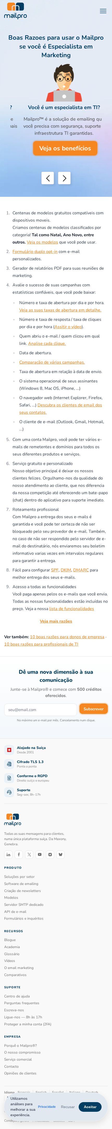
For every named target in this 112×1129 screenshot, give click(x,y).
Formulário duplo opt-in (35, 252)
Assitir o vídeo (68, 327)
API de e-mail (15, 911)
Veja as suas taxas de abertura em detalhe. (60, 310)
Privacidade (47, 1107)
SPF (55, 570)
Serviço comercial (18, 1059)
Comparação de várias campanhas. (52, 362)
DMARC (81, 570)
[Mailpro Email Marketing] (12, 820)
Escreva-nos (14, 1010)
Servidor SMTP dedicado (23, 904)
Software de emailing (21, 883)
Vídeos (9, 960)
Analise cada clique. (47, 343)
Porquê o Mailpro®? (20, 1045)
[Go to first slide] (64, 178)
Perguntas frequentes (21, 1003)
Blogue (10, 939)
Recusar (68, 1107)
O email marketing (19, 967)
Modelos (11, 897)
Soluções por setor (19, 876)
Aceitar (90, 1107)
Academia (12, 946)
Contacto (11, 1066)
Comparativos (15, 974)
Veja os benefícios (57, 148)
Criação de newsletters (22, 890)
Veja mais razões (56, 621)
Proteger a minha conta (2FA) (27, 1024)
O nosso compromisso (22, 1052)
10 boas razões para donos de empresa (67, 637)
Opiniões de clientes (20, 1073)
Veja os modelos (42, 242)
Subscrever (94, 709)
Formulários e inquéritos (23, 918)
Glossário (12, 953)
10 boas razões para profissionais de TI (41, 644)
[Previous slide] (47, 178)
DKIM (66, 570)
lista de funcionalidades (71, 609)
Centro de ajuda (17, 996)
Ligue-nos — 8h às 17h (23, 1017)
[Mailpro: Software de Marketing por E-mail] (15, 11)
